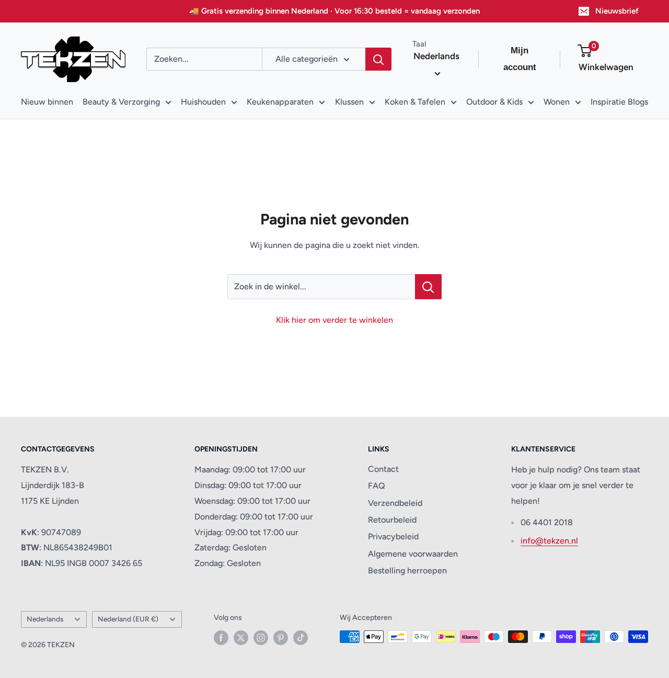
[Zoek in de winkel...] (428, 286)
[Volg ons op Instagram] (260, 637)
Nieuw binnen (47, 102)
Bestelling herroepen (407, 570)
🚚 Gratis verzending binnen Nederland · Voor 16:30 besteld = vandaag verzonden (334, 11)
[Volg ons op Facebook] (221, 637)
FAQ (376, 486)
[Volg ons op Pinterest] (280, 637)
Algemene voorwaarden (413, 554)
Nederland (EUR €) (128, 619)
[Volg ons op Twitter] (241, 637)
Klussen (349, 102)
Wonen (557, 102)
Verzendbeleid (395, 503)
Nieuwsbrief (617, 11)
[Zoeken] (378, 59)
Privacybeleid (393, 536)
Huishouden (203, 102)
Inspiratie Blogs (619, 102)
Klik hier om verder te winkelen (334, 320)
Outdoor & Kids (494, 102)
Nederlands (45, 619)
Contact (383, 469)
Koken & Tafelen (415, 102)
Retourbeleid (392, 520)
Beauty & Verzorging (121, 102)
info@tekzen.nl (549, 541)
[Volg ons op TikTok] (300, 637)
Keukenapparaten (280, 102)
